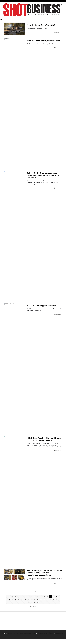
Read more (58, 32)
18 (12, 599)
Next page (32, 606)
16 (56, 596)
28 (44, 599)
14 (50, 596)
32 (56, 599)
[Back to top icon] (58, 635)
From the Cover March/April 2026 (41, 25)
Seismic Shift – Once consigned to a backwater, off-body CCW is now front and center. (43, 175)
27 (41, 599)
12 (44, 596)
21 (21, 599)
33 (28, 602)
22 (25, 599)
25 (34, 599)
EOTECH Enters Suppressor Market (41, 306)
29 (47, 599)
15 (53, 596)
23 (28, 599)
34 (31, 602)
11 (41, 596)
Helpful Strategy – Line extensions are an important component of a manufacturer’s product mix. (44, 572)
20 (18, 599)
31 (53, 599)
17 (9, 599)
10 (37, 596)
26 (37, 599)
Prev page (33, 591)
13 (47, 596)
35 (34, 602)
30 (50, 599)
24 (31, 599)
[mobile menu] (1, 20)
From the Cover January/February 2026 (43, 41)
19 (15, 599)
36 (37, 602)
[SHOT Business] (33, 10)
